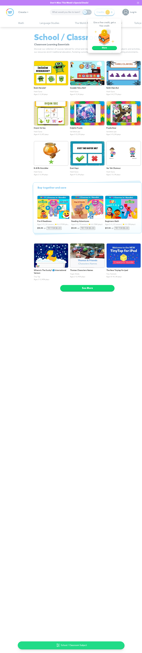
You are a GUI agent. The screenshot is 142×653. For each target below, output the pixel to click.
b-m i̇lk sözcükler (41, 168)
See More (87, 288)
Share (104, 47)
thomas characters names (81, 270)
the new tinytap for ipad (117, 270)
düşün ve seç (40, 128)
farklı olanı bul (112, 88)
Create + (23, 12)
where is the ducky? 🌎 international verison (50, 271)
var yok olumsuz (113, 168)
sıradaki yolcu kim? (78, 88)
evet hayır (74, 168)
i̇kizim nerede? (40, 88)
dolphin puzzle (76, 128)
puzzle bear (111, 128)
